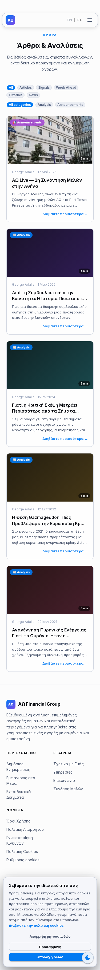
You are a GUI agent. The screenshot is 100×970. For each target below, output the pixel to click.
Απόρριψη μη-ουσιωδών (50, 936)
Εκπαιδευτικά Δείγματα (18, 794)
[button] (10, 87)
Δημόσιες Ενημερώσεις (18, 767)
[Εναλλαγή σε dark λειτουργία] (88, 958)
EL (79, 20)
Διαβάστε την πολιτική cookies (36, 925)
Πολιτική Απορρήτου (25, 829)
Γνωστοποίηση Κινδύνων (19, 840)
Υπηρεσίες (63, 772)
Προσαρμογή (50, 947)
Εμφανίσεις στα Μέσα (20, 780)
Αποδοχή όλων (50, 957)
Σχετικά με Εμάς (68, 764)
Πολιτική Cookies (22, 851)
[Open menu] (89, 20)
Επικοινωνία (64, 780)
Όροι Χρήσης (18, 821)
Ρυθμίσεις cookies (22, 860)
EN (69, 20)
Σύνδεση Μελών (68, 788)
